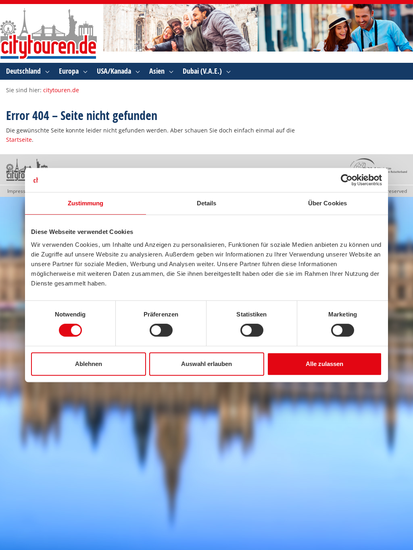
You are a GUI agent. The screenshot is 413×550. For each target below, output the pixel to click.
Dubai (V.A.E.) (202, 71)
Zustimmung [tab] (86, 203)
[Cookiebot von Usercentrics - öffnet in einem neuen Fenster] (346, 180)
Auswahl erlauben (206, 363)
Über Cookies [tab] (327, 203)
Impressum (20, 191)
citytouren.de (61, 90)
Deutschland (23, 71)
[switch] (161, 330)
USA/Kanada (114, 71)
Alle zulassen (324, 363)
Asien (157, 71)
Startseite (19, 139)
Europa (69, 71)
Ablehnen (88, 363)
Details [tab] (207, 203)
